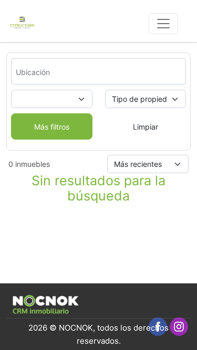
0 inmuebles (29, 164)
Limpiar (145, 126)
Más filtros (51, 126)
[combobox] (45, 72)
